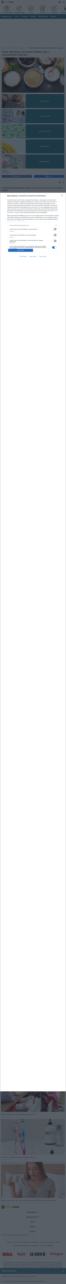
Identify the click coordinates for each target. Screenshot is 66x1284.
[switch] (54, 229)
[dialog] (33, 642)
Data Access (33, 256)
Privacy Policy (42, 256)
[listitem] (33, 225)
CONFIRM (20, 250)
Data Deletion (23, 256)
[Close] (62, 196)
